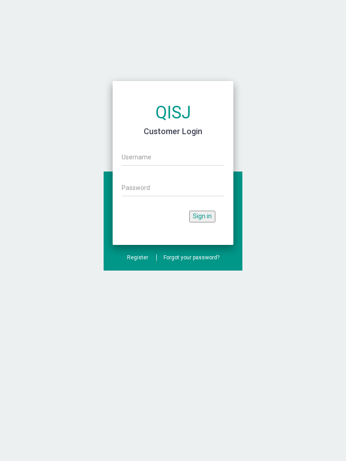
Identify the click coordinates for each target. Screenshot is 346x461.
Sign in (202, 216)
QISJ (173, 112)
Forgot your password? (191, 257)
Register (137, 257)
